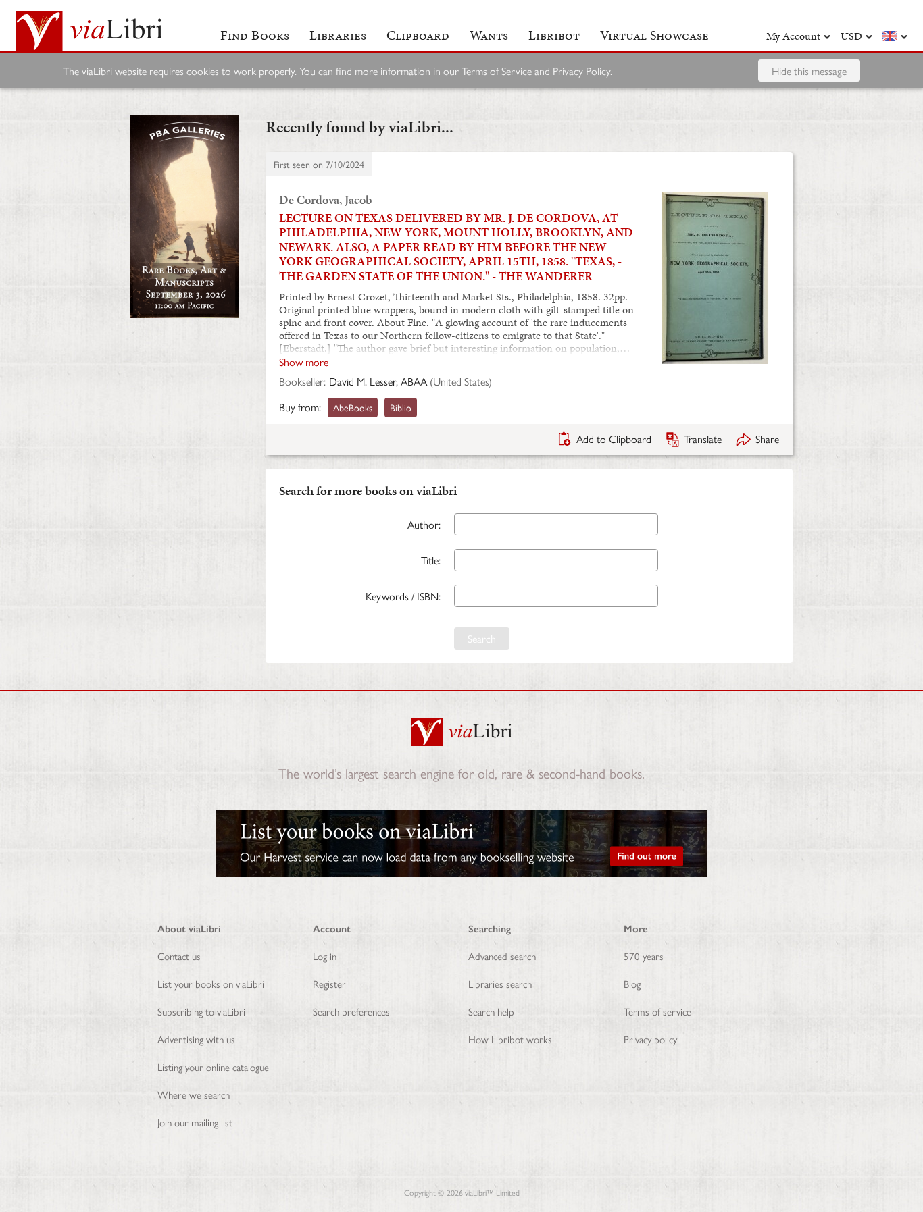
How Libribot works (510, 1039)
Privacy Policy (581, 70)
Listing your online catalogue (213, 1066)
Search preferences (351, 1011)
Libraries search (500, 983)
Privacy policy (650, 1039)
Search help (491, 1011)
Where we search (193, 1094)
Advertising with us (196, 1039)
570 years (644, 956)
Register (329, 983)
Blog (632, 983)
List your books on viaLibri (210, 983)
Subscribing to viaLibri (201, 1011)
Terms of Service (497, 70)
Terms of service (657, 1011)
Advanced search (502, 956)
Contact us (179, 956)
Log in (324, 956)
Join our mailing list (194, 1122)
